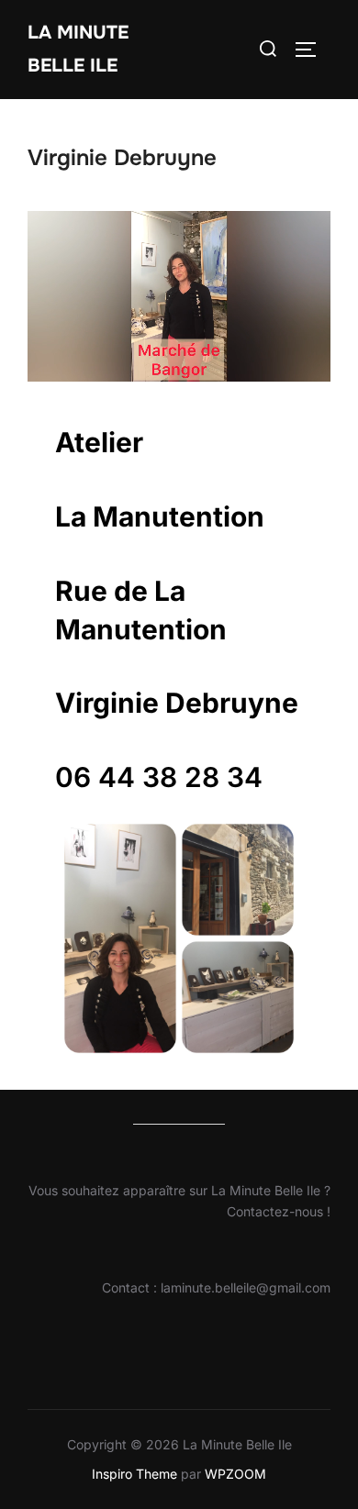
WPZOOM (235, 1473)
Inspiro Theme (134, 1473)
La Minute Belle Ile (78, 49)
